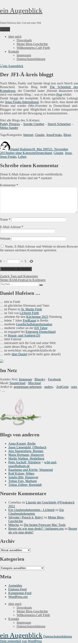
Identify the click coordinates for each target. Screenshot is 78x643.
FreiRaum (29, 320)
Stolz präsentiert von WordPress (21, 641)
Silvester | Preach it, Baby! (25, 517)
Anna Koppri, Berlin (22, 443)
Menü (5, 29)
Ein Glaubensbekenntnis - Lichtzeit (31, 510)
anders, (49, 387)
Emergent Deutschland (41, 331)
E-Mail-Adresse (11, 227)
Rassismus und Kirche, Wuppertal (30, 469)
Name (5, 219)
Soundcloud (17, 383)
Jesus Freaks (8, 156)
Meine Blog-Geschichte (32, 44)
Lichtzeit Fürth (29, 313)
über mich (14, 36)
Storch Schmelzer (59, 124)
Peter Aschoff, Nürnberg (24, 462)
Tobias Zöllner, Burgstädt (25, 484)
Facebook (54, 379)
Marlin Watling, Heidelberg (26, 458)
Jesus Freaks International (22, 102)
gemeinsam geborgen (28, 387)
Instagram (25, 379)
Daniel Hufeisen (21, 149)
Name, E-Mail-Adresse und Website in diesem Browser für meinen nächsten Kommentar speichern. (39, 248)
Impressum (24, 55)
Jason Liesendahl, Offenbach (27, 447)
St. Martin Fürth (31, 309)
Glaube (40, 135)
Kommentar (9, 185)
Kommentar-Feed (19, 593)
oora (74, 387)
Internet (28, 135)
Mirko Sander (9, 128)
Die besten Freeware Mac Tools (45, 525)
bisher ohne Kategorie (21, 153)
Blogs (67, 135)
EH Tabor (40, 328)
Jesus (68, 153)
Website (5, 238)
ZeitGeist (62, 387)
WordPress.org (18, 597)
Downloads (24, 40)
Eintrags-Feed (17, 589)
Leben (22, 156)
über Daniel (19, 354)
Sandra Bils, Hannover (23, 477)
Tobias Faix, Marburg (22, 481)
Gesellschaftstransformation (34, 324)
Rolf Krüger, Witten (21, 473)
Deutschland (44, 153)
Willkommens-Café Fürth (33, 47)
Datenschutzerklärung (31, 59)
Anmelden (15, 585)
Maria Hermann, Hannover (26, 455)
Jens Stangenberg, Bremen (25, 451)
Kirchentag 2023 (37, 316)
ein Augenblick (21, 10)
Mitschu (13, 525)
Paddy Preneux (10, 124)
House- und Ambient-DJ (24, 335)
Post (59, 94)
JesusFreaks (54, 135)
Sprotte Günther (33, 124)
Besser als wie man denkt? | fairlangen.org (36, 528)
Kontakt (13, 51)
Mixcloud (34, 383)
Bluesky (40, 379)
